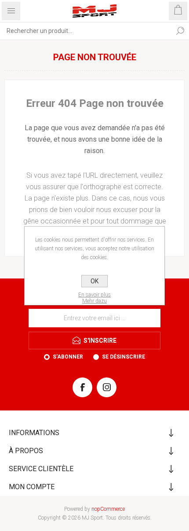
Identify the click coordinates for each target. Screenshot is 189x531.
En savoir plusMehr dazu (94, 298)
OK (94, 281)
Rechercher (180, 31)
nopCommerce (108, 509)
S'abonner (68, 357)
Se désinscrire (123, 357)
